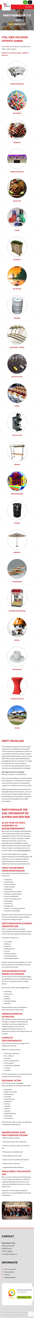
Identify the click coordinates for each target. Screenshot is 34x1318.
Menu (29, 7)
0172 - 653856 (7, 1251)
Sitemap (26, 1312)
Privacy (13, 1315)
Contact (7, 1275)
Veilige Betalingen (10, 1277)
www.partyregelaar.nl (24, 850)
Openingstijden (9, 1272)
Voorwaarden (6, 1315)
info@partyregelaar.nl (10, 1254)
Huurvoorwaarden (10, 1269)
